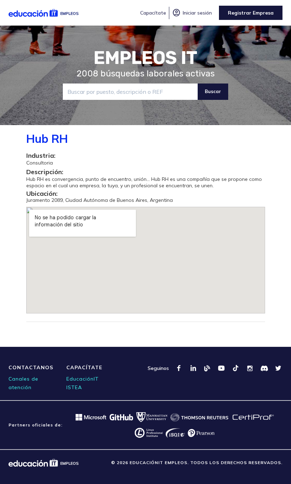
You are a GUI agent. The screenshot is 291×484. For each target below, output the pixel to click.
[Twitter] (278, 368)
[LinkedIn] (193, 368)
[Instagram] (250, 368)
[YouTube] (221, 368)
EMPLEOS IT (145, 58)
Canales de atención (23, 383)
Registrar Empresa (251, 13)
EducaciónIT (82, 379)
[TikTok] (235, 368)
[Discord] (264, 368)
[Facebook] (179, 368)
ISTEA (74, 387)
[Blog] (207, 368)
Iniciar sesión (192, 13)
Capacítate (153, 13)
